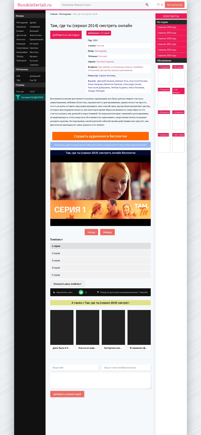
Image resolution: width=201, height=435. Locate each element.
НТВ (18, 76)
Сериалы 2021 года (166, 44)
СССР (32, 91)
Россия (100, 45)
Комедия (20, 43)
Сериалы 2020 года (166, 38)
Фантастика (36, 35)
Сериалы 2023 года (166, 55)
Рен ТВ (33, 80)
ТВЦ (18, 80)
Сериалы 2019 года (166, 32)
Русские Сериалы (105, 61)
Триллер (34, 47)
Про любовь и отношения (110, 66)
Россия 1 (103, 56)
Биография (21, 52)
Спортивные (22, 47)
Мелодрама (22, 22)
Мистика (34, 52)
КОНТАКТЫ (171, 16)
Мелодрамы (101, 50)
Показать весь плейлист (68, 283)
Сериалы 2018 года (166, 27)
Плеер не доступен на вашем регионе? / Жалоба (124, 292)
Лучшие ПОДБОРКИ (32, 97)
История (34, 43)
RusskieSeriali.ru (35, 5)
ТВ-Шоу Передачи (21, 58)
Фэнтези (20, 39)
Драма (33, 22)
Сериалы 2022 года (166, 49)
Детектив (21, 35)
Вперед (107, 232)
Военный (34, 31)
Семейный (35, 26)
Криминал (21, 26)
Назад (91, 232)
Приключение (36, 39)
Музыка (33, 56)
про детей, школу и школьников (116, 70)
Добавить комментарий (67, 394)
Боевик (20, 31)
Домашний (35, 76)
